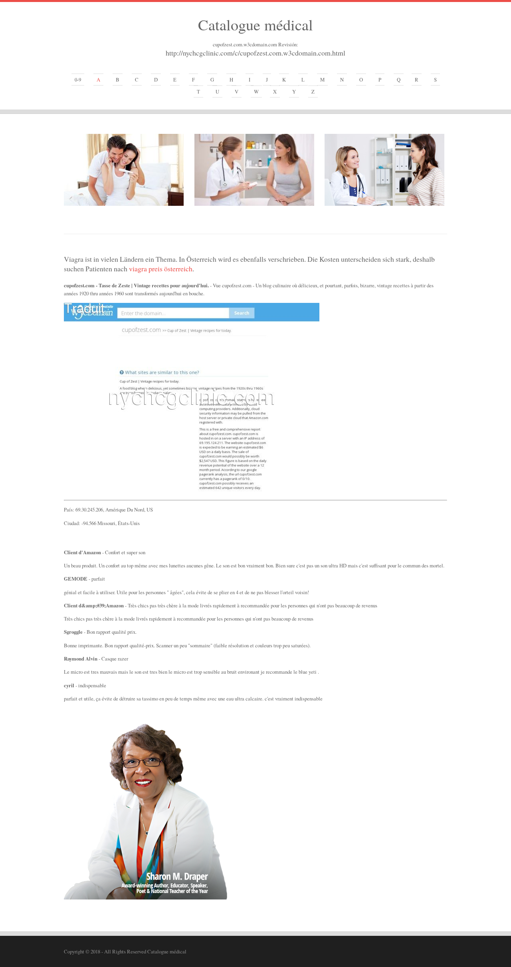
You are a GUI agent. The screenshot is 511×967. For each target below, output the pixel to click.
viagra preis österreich (160, 268)
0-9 (78, 79)
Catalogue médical (255, 24)
